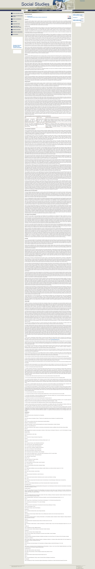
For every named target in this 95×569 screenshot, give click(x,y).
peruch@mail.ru (78, 568)
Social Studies (35, 4)
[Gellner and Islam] (68, 17)
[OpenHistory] (17, 51)
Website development (14, 566)
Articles (30, 12)
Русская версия (82, 0)
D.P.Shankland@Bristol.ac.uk (55, 339)
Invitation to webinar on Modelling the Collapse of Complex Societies (78, 20)
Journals (26, 12)
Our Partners (15, 34)
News (74, 12)
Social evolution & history (18, 13)
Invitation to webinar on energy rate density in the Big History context (78, 14)
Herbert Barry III (75, 17)
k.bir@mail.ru (82, 568)
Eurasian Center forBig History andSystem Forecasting (17, 46)
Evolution (15, 21)
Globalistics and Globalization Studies (17, 27)
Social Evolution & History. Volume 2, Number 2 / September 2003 (37, 17)
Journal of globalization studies (18, 16)
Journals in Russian (17, 29)
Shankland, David (29, 16)
